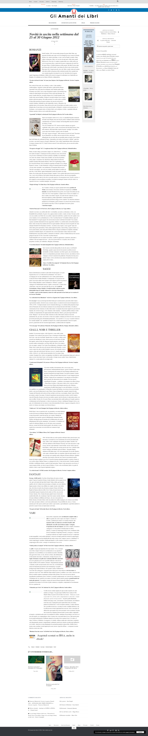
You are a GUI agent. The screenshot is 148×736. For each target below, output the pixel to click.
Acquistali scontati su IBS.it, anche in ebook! (55, 637)
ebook (104, 56)
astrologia (108, 54)
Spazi (83, 23)
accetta (140, 732)
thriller (109, 70)
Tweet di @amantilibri (101, 51)
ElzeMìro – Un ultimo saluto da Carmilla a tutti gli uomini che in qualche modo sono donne (104, 6)
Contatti (35, 1)
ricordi (103, 68)
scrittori (100, 70)
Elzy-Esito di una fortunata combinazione (87, 107)
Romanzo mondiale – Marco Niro (69, 715)
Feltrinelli (37, 647)
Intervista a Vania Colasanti (74, 5)
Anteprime (55, 29)
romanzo (110, 68)
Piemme (103, 66)
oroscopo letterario (108, 64)
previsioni (111, 66)
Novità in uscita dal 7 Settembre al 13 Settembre (35, 667)
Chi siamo (41, 1)
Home (30, 1)
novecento (112, 62)
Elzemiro (112, 56)
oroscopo (103, 64)
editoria (108, 56)
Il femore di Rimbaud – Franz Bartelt (70, 705)
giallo (104, 58)
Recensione (99, 68)
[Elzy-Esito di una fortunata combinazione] (88, 114)
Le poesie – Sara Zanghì (43, 5)
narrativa (107, 62)
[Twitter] (111, 10)
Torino (112, 70)
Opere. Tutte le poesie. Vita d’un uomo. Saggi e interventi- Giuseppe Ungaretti (89, 43)
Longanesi (117, 60)
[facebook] (109, 10)
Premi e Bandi (94, 23)
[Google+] (114, 10)
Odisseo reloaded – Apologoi (37, 708)
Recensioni (52, 23)
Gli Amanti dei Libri (74, 14)
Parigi (113, 64)
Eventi (97, 725)
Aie (97, 54)
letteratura (106, 60)
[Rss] (119, 10)
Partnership (54, 1)
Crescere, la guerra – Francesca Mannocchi (38, 705)
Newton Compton (49, 647)
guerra (115, 58)
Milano (98, 62)
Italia (103, 60)
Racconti (115, 66)
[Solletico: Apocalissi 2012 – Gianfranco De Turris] (72, 659)
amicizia (100, 54)
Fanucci (32, 647)
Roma (106, 68)
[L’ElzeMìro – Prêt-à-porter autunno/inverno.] (88, 97)
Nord (55, 647)
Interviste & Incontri (69, 23)
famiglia (117, 56)
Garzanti (101, 58)
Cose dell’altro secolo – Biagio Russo (70, 711)
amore (104, 54)
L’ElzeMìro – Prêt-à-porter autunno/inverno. (88, 89)
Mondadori (103, 62)
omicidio (98, 64)
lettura (110, 60)
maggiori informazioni (130, 732)
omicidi (115, 62)
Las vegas (42, 647)
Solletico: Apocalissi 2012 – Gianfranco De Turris (71, 667)
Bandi (74, 725)
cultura (101, 56)
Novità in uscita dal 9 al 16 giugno (52, 685)
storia (107, 70)
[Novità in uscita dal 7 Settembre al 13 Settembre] (36, 659)
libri (113, 59)
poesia (107, 66)
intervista (99, 60)
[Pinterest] (116, 10)
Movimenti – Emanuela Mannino (69, 708)
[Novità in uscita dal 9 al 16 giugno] (54, 668)
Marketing (61, 1)
